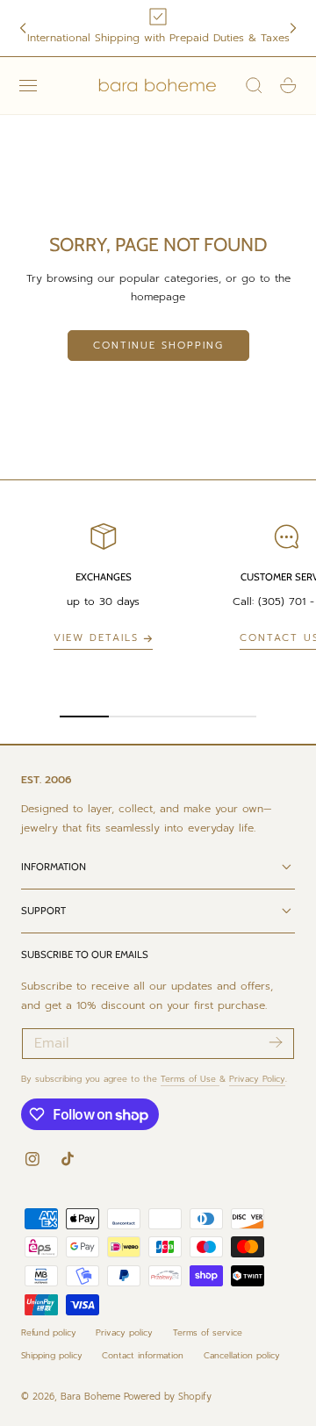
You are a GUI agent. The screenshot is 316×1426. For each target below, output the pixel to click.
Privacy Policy (257, 1078)
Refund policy (48, 1332)
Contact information (142, 1355)
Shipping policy (52, 1355)
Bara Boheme (90, 1396)
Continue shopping (158, 345)
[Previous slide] (22, 28)
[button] (28, 85)
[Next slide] (293, 28)
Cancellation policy (242, 1355)
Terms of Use (190, 1078)
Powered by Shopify (168, 1396)
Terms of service (207, 1332)
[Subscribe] (275, 1042)
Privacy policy (124, 1332)
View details (96, 637)
